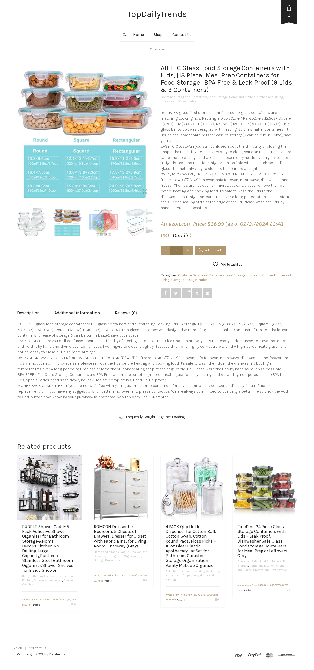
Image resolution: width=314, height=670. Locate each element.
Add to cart (213, 250)
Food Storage (218, 97)
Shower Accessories (48, 580)
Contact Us (182, 34)
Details (181, 235)
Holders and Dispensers (182, 575)
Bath (25, 576)
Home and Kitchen (242, 97)
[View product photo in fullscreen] (27, 192)
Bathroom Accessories (45, 576)
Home (138, 34)
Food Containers (195, 97)
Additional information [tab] (77, 313)
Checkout (158, 49)
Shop (158, 34)
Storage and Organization (179, 101)
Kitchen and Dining (270, 97)
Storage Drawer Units (108, 560)
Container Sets (171, 97)
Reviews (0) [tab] (126, 313)
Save (189, 291)
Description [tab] (28, 313)
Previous (20, 126)
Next (150, 126)
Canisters (212, 571)
